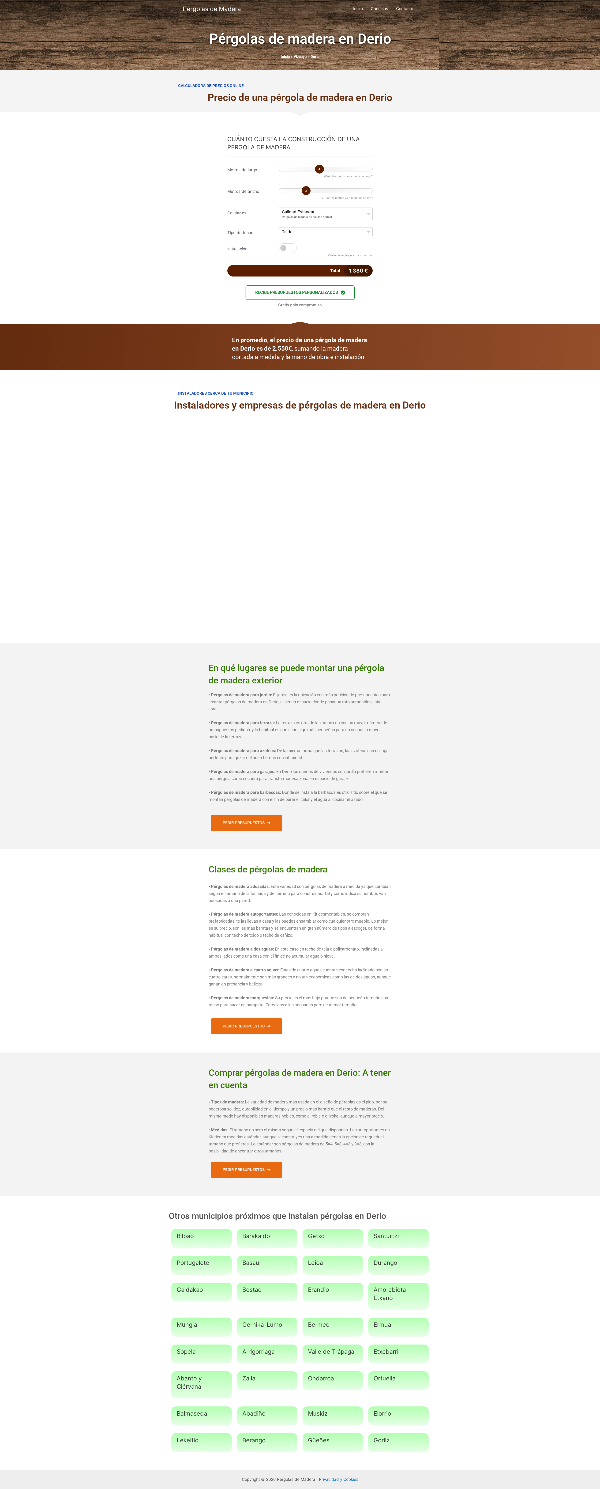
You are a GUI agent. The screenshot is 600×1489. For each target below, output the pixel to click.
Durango (385, 1262)
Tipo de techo (240, 232)
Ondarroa (321, 1378)
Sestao (252, 1289)
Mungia (187, 1324)
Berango (254, 1440)
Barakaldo (256, 1235)
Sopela (186, 1351)
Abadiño (254, 1413)
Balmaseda (192, 1413)
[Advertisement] (300, 454)
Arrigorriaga (258, 1351)
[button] (300, 292)
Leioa (315, 1262)
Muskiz (318, 1413)
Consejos (379, 8)
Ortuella (385, 1378)
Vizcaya (300, 56)
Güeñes (319, 1440)
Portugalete (193, 1262)
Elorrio (382, 1413)
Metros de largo (242, 169)
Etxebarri (386, 1351)
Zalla (248, 1378)
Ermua (382, 1324)
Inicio (358, 8)
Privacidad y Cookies (338, 1479)
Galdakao (190, 1289)
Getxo (316, 1235)
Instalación (237, 248)
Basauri (252, 1262)
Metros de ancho (243, 191)
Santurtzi (386, 1235)
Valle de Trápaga (331, 1351)
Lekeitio (188, 1440)
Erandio (318, 1289)
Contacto (404, 8)
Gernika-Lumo (262, 1324)
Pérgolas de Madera (212, 8)
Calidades (236, 213)
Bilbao (185, 1235)
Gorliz (382, 1440)
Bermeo (319, 1324)
